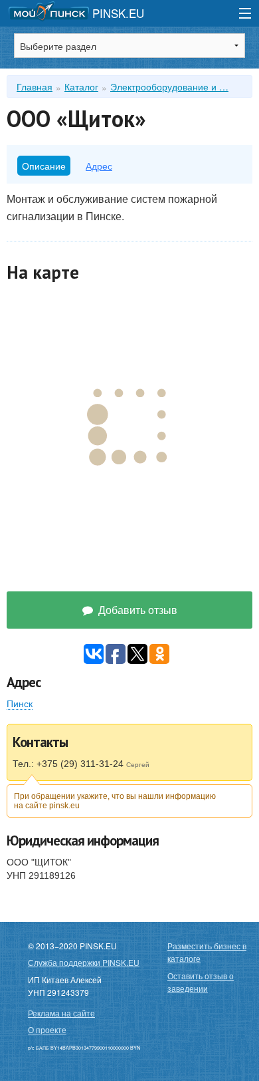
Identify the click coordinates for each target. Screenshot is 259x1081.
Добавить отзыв (136, 609)
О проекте (47, 1029)
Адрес (99, 165)
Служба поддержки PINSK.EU (83, 962)
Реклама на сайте (61, 1012)
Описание (44, 165)
